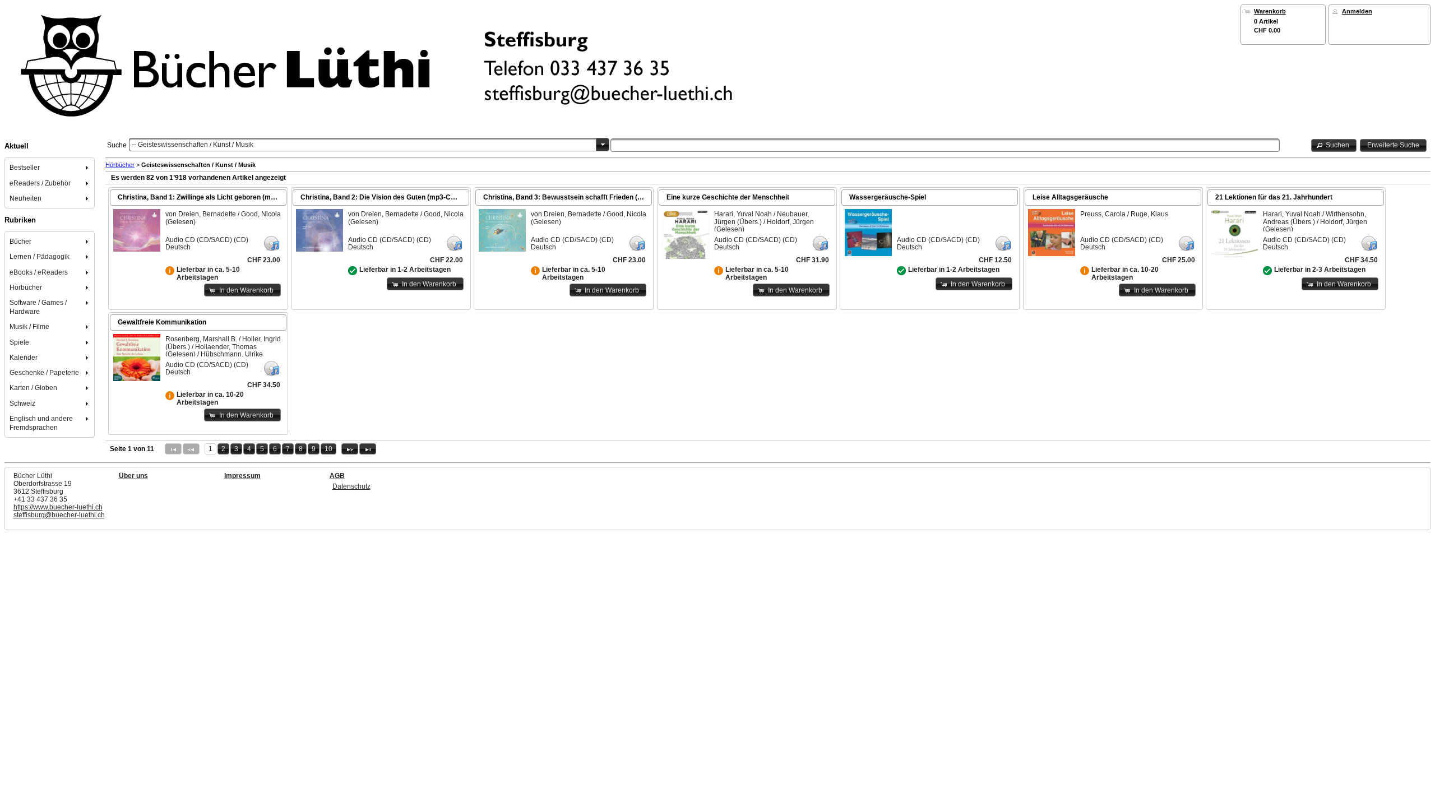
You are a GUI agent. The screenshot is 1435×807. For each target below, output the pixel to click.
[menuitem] (49, 168)
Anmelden (1357, 11)
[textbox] (944, 145)
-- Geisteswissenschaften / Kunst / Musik (192, 145)
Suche (117, 145)
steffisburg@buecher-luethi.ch (59, 515)
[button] (1334, 145)
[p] (349, 448)
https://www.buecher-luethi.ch (58, 507)
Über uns (133, 476)
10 (328, 449)
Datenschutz (351, 486)
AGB (337, 476)
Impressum (242, 476)
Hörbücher (120, 164)
